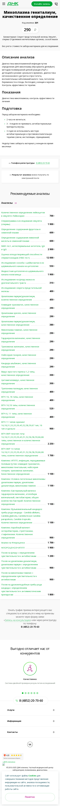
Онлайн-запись (42, 4)
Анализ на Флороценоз (13, 542)
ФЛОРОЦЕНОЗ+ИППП (13, 547)
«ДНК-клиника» (9, 762)
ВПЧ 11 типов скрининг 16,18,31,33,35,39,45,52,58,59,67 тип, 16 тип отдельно (21, 425)
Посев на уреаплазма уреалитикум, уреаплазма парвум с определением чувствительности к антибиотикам (19, 564)
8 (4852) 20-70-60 (43, 163)
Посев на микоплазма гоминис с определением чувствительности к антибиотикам (19, 576)
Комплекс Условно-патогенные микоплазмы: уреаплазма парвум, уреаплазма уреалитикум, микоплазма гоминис (23, 482)
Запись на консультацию (18, 620)
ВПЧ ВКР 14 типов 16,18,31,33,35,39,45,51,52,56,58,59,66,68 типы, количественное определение (22, 452)
